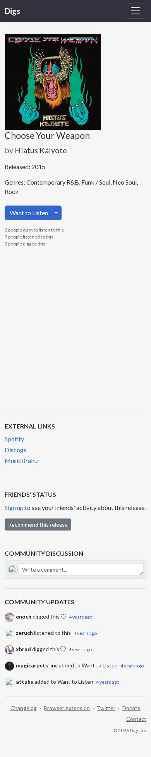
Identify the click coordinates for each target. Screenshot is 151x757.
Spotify (14, 438)
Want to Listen (29, 212)
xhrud (23, 649)
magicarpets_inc (37, 665)
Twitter (106, 708)
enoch (23, 616)
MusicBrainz (22, 460)
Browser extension (67, 708)
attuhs (24, 681)
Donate (131, 708)
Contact (136, 719)
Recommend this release (38, 524)
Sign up (14, 507)
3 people (13, 237)
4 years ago (80, 617)
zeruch (24, 632)
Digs (12, 11)
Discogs (15, 449)
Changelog (23, 708)
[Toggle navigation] (135, 11)
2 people (13, 230)
